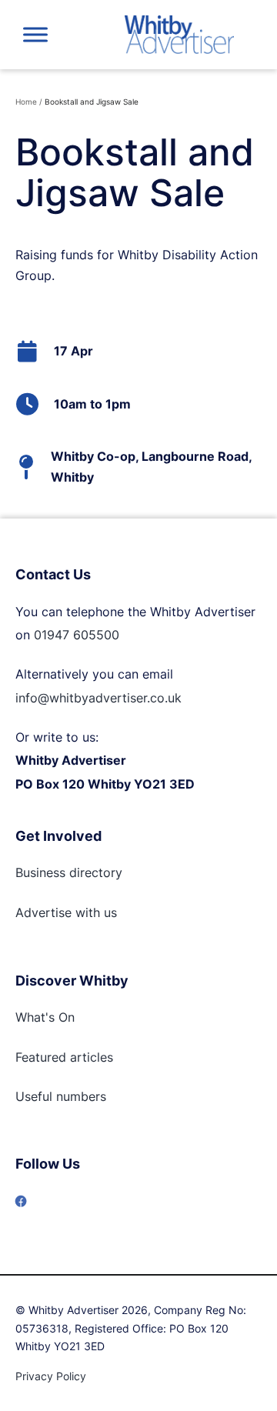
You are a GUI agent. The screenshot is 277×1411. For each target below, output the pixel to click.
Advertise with (57, 912)
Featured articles (64, 1057)
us (108, 912)
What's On (45, 1017)
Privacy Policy (50, 1376)
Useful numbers (60, 1096)
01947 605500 (76, 634)
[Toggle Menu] (35, 34)
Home (26, 101)
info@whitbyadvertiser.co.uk (98, 698)
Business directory (68, 872)
